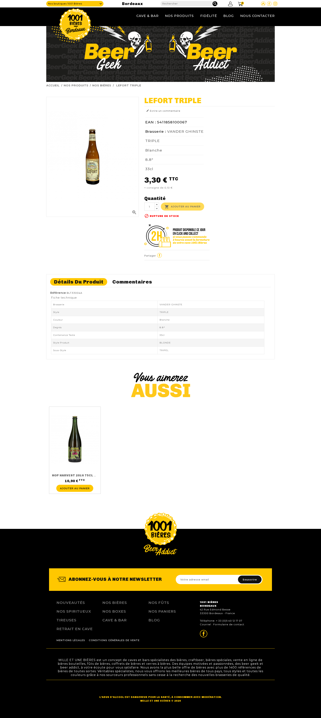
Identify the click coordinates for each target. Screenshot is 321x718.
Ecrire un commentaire (163, 110)
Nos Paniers (162, 611)
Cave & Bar (147, 16)
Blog (228, 16)
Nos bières (114, 602)
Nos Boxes (114, 611)
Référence (58, 292)
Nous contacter (257, 16)
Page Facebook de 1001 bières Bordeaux (269, 3)
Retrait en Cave (74, 629)
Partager (159, 255)
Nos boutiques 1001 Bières (65, 3)
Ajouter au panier (182, 207)
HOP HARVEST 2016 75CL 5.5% (76, 475)
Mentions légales (70, 640)
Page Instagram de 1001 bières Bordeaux (275, 3)
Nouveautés (70, 602)
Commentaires (132, 282)
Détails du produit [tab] (78, 282)
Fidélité (208, 16)
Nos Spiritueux (73, 611)
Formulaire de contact (228, 624)
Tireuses (66, 620)
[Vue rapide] (75, 482)
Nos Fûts (158, 602)
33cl (149, 169)
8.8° (149, 159)
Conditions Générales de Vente (114, 640)
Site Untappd (263, 3)
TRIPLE (152, 140)
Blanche (153, 150)
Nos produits (179, 16)
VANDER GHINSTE (185, 131)
